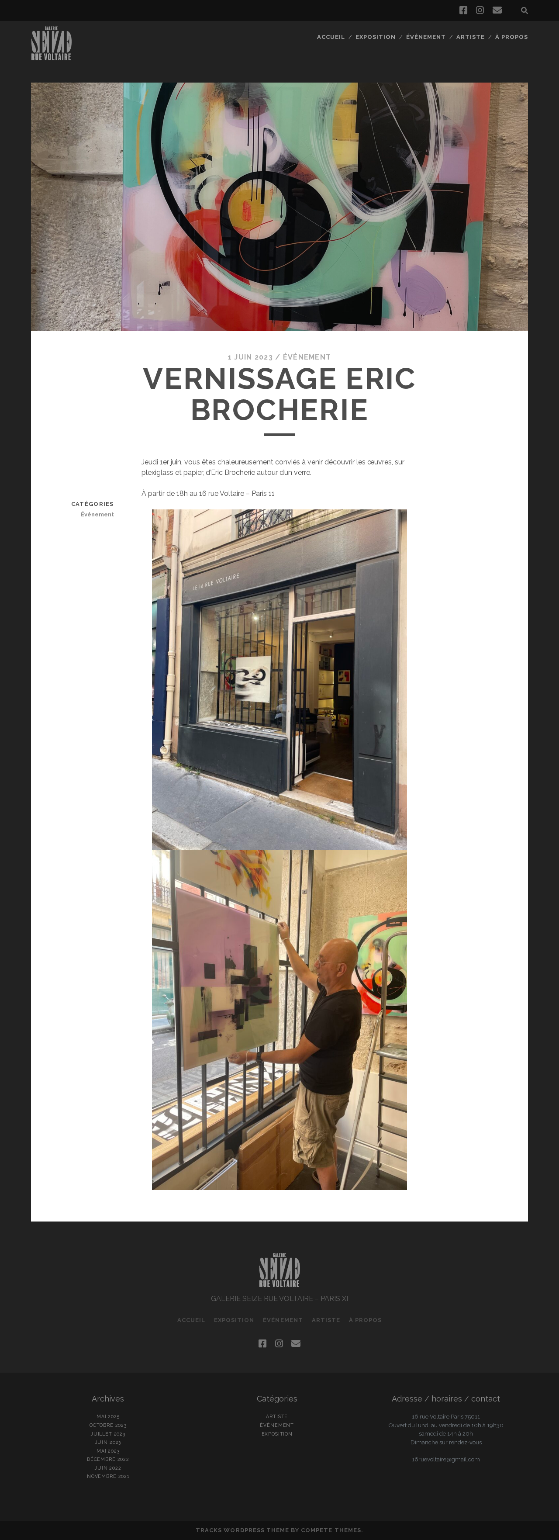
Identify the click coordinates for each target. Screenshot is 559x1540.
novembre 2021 (108, 1476)
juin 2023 (108, 1442)
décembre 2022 (108, 1459)
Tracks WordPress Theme (242, 1530)
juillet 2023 (108, 1433)
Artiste (470, 37)
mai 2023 (108, 1450)
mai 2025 (108, 1416)
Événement (426, 37)
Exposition (375, 37)
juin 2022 (108, 1468)
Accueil (331, 37)
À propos (511, 37)
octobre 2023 (108, 1425)
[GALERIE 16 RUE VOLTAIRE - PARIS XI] (51, 56)
